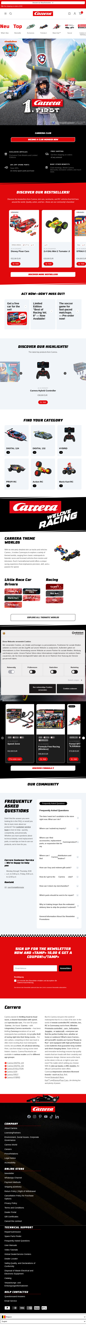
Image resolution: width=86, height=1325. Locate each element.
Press (11, 1154)
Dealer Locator (11, 1259)
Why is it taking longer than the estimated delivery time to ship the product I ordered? (57, 905)
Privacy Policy (10, 1203)
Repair (12, 1232)
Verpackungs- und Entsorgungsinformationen (16, 1284)
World (10, 1145)
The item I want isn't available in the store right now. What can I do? (56, 817)
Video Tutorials (11, 1250)
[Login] (74, 13)
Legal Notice (10, 1158)
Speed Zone (14, 744)
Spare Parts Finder (12, 1236)
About (10, 1128)
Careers (8, 1149)
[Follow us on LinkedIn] (57, 1116)
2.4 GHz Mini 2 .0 (57, 251)
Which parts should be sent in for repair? (56, 895)
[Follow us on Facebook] (29, 1116)
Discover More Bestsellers (43, 274)
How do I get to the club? (56, 877)
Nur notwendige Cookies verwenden (42, 688)
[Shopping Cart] (80, 13)
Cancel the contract (13, 1221)
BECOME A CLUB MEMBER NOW (43, 140)
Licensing (12, 1133)
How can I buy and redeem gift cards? (55, 868)
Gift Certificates (11, 1217)
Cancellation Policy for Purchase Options (18, 1197)
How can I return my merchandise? (54, 886)
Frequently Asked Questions (53, 803)
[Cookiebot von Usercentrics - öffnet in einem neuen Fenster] (73, 633)
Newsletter (9, 1173)
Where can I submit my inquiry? (52, 828)
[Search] (10, 13)
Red (61, 1075)
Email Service (10, 1301)
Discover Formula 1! (43, 768)
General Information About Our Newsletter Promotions (57, 917)
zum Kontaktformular (16, 887)
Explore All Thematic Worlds (43, 617)
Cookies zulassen (70, 689)
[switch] (32, 672)
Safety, (19, 1264)
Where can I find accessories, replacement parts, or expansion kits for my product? (58, 842)
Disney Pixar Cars (20, 251)
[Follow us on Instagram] (34, 1116)
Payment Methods (12, 1182)
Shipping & (13, 1187)
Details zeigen (73, 680)
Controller (43, 390)
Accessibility (9, 1163)
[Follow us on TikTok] (51, 1116)
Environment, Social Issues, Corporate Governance (21, 1138)
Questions (14, 1296)
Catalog (7, 1278)
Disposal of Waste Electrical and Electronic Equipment (18, 1272)
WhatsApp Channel (13, 1178)
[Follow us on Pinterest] (40, 1116)
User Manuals (10, 1245)
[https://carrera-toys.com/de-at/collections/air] (63, 1028)
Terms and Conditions (14, 1208)
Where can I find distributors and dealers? (55, 857)
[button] (21, 373)
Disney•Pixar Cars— (61, 1080)
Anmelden (65, 968)
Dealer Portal (10, 1212)
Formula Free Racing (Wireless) (49, 747)
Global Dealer (17, 1254)
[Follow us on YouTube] (46, 1116)
